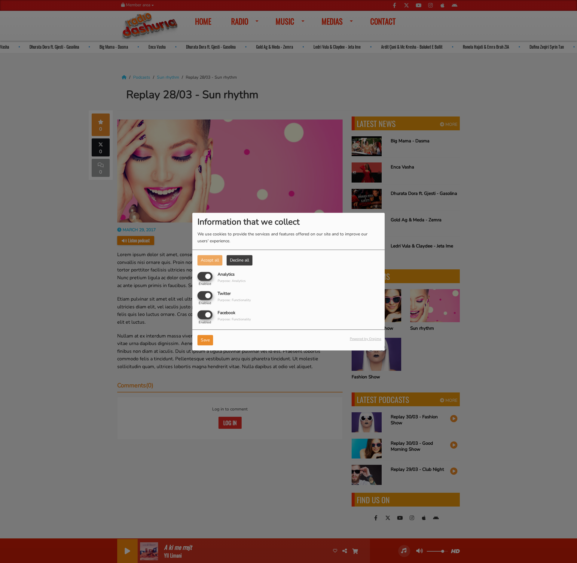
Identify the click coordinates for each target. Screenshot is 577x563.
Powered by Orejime (365, 339)
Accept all (210, 260)
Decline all (239, 260)
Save (205, 340)
